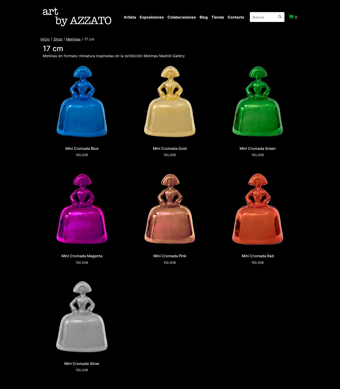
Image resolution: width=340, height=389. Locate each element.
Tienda (217, 17)
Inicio (45, 39)
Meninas (73, 39)
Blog (204, 17)
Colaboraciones (181, 17)
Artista (130, 17)
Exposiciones (152, 17)
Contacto (236, 17)
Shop (57, 39)
